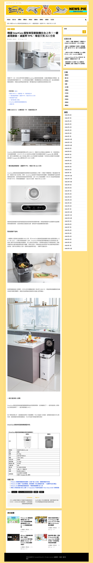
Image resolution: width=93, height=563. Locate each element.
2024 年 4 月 (68, 200)
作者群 (60, 557)
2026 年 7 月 (68, 118)
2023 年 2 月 (68, 242)
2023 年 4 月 (68, 236)
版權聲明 (56, 557)
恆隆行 (41, 492)
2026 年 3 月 (68, 130)
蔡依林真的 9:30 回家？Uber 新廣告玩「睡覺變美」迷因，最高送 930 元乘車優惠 (75, 63)
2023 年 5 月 (68, 233)
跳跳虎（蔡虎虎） (13, 39)
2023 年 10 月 (68, 218)
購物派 (25, 19)
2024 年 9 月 (68, 185)
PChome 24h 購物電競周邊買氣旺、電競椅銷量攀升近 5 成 (27, 485)
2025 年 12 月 (68, 139)
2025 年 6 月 (68, 157)
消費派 (19, 19)
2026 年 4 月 (68, 127)
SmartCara (14, 492)
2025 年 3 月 (68, 166)
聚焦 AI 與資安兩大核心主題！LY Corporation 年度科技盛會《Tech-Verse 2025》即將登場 (35, 487)
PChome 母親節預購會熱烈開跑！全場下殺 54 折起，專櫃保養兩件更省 (30, 482)
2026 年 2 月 (68, 133)
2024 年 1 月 (68, 209)
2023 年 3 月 (68, 239)
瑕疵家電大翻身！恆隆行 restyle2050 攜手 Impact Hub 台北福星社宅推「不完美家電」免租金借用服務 (54, 539)
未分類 (66, 87)
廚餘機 (36, 492)
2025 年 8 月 (68, 151)
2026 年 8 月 (68, 115)
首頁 (8, 23)
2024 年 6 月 (68, 194)
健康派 (36, 19)
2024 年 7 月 (68, 191)
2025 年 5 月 (68, 160)
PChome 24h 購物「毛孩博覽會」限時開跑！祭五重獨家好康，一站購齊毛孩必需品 (33, 484)
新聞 (9, 29)
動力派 (14, 19)
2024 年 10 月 (68, 182)
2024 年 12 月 (68, 175)
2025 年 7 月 (68, 154)
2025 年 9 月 (68, 148)
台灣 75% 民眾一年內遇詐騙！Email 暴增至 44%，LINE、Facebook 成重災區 (75, 53)
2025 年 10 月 (68, 145)
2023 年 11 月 (68, 215)
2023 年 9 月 (68, 221)
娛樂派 (41, 19)
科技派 (8, 19)
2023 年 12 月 (68, 212)
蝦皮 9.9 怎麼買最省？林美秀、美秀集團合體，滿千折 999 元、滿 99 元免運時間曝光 (75, 47)
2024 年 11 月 (68, 178)
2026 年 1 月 (68, 136)
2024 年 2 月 (68, 206)
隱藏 (16, 91)
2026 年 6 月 (68, 121)
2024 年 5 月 (68, 197)
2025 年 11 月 (68, 142)
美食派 (30, 19)
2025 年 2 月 (68, 169)
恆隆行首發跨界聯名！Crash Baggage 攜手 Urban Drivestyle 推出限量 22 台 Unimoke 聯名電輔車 (54, 521)
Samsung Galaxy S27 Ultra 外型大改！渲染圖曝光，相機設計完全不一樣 (75, 58)
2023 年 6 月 (68, 230)
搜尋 (65, 29)
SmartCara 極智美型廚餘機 (25, 492)
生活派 (52, 19)
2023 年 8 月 (68, 224)
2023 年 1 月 (68, 245)
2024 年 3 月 (68, 203)
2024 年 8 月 (68, 188)
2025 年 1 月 (68, 172)
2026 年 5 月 (68, 124)
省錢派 (46, 19)
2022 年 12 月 (68, 248)
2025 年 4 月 (68, 163)
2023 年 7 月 (68, 227)
